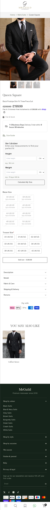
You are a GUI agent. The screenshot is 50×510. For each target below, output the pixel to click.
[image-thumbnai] (13, 85)
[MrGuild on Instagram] (13, 492)
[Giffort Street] (14, 344)
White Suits (7, 430)
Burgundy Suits (9, 420)
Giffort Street (13, 362)
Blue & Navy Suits (10, 409)
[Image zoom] (25, 49)
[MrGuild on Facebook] (9, 492)
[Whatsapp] (34, 506)
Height (8, 154)
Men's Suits (22, 15)
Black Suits (7, 406)
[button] (25, 260)
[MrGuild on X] (4, 492)
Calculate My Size (25, 182)
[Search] (15, 506)
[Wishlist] (25, 506)
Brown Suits (8, 416)
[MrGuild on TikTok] (18, 492)
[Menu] (6, 506)
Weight (8, 168)
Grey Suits (7, 413)
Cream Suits (8, 426)
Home (12, 15)
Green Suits (7, 423)
